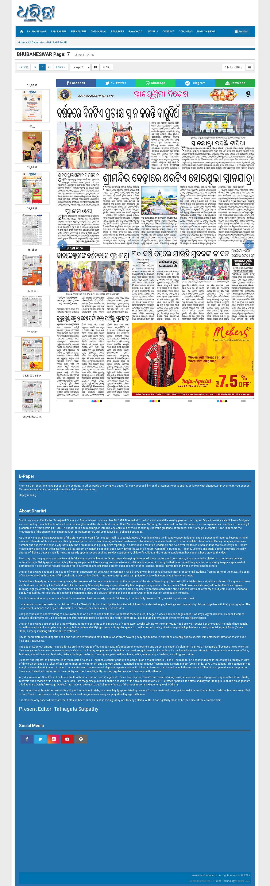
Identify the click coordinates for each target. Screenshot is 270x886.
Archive (242, 31)
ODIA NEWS (186, 31)
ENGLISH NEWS (206, 31)
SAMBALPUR (58, 31)
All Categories (36, 42)
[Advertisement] (174, 12)
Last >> (60, 67)
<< (34, 67)
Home (21, 42)
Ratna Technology (225, 880)
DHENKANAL (99, 31)
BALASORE (117, 31)
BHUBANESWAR (37, 31)
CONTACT (168, 31)
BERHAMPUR (78, 31)
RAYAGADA (135, 31)
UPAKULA (152, 31)
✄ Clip (106, 67)
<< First (23, 67)
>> (49, 67)
